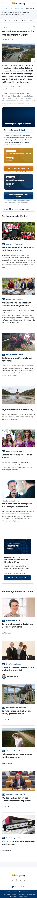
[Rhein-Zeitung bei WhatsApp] (12, 880)
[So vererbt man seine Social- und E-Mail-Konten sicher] (18, 607)
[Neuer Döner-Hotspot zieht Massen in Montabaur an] (18, 231)
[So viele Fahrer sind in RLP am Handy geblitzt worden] (18, 694)
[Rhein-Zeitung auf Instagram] (20, 880)
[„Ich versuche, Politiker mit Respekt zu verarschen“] (18, 737)
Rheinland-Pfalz (14, 12)
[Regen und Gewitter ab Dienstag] (18, 394)
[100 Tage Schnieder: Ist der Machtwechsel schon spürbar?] (18, 781)
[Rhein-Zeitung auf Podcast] (24, 880)
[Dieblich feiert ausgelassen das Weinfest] (18, 438)
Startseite (4, 12)
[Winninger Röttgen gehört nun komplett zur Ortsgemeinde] (18, 286)
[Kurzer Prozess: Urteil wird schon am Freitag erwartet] (18, 650)
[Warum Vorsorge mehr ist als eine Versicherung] (18, 824)
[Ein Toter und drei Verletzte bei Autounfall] (18, 342)
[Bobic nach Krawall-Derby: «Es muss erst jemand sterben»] (18, 489)
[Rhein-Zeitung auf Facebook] (16, 880)
